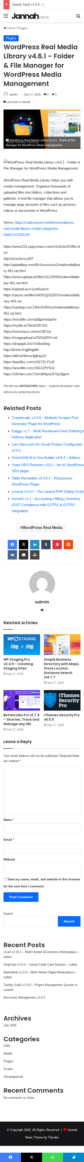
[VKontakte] (12, 555)
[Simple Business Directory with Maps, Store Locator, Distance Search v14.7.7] (62, 644)
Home (10, 28)
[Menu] (6, 17)
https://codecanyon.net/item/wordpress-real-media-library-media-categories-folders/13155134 (39, 228)
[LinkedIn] (34, 544)
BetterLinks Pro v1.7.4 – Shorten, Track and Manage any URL (21, 719)
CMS (7, 1046)
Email (9, 839)
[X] (23, 544)
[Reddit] (68, 544)
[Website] (42, 610)
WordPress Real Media (42, 528)
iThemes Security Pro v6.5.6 (62, 717)
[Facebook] (12, 544)
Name (9, 820)
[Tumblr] (46, 544)
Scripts (8, 1069)
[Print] (34, 555)
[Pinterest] (57, 544)
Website (9, 859)
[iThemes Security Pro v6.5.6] (62, 700)
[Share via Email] (23, 555)
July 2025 (10, 1025)
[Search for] (78, 17)
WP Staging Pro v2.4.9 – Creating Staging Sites (18, 664)
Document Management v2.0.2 (24, 997)
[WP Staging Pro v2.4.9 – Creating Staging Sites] (22, 644)
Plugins (23, 28)
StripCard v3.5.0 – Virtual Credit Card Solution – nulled (40, 964)
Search (8, 913)
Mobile (8, 1053)
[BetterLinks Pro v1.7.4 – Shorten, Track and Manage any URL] (22, 700)
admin (14, 94)
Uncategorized (13, 1076)
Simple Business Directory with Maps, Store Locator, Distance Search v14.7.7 (62, 668)
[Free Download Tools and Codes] (30, 16)
